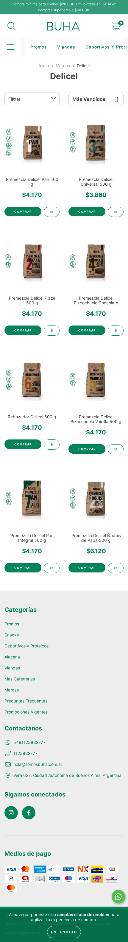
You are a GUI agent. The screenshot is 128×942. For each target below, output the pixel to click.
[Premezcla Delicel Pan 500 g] (52, 212)
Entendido (64, 932)
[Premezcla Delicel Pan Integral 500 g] (52, 568)
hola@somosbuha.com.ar (37, 764)
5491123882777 (29, 742)
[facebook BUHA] (28, 812)
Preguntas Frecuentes (25, 700)
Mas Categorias (19, 678)
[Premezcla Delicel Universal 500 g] (116, 212)
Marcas (63, 65)
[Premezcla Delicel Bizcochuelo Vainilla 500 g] (116, 449)
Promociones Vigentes (26, 711)
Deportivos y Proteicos (26, 645)
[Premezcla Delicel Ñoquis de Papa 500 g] (116, 568)
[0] (116, 27)
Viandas (66, 46)
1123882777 (25, 753)
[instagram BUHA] (11, 812)
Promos (38, 46)
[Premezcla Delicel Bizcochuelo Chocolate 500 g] (116, 331)
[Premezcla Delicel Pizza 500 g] (52, 331)
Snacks (11, 634)
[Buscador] (11, 26)
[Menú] (11, 47)
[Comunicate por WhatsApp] (118, 896)
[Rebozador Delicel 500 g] (52, 444)
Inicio (44, 65)
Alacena (12, 656)
